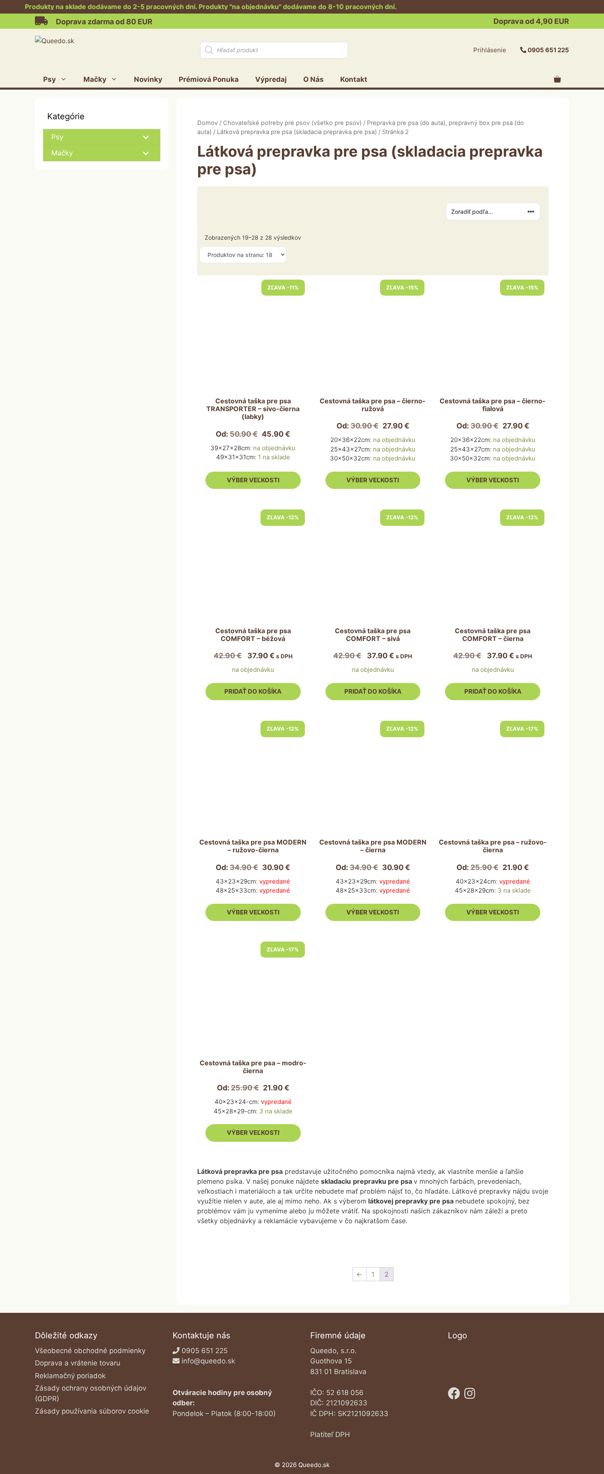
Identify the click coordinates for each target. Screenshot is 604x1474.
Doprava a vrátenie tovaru (77, 1363)
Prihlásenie (489, 50)
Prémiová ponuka (209, 79)
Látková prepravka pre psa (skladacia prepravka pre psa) (297, 132)
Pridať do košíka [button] (252, 691)
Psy (49, 79)
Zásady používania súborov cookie (92, 1411)
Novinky (148, 79)
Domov (207, 123)
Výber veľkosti (253, 480)
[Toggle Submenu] (145, 137)
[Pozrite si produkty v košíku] (557, 79)
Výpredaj (271, 79)
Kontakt (353, 79)
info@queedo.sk (208, 1361)
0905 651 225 (548, 50)
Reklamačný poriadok (70, 1376)
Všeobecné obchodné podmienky (90, 1351)
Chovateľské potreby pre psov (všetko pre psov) (292, 123)
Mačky (94, 79)
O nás (313, 79)
